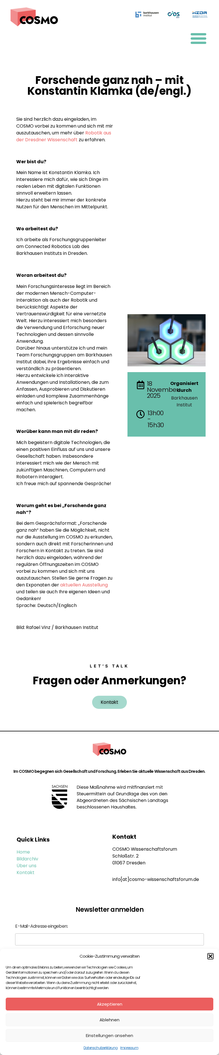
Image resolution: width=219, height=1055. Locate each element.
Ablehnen (109, 1020)
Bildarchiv (27, 859)
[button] (210, 956)
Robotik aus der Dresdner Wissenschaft (63, 136)
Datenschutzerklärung (100, 1047)
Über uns (26, 865)
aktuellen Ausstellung (84, 585)
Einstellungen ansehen (109, 1035)
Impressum (129, 1047)
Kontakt (26, 872)
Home (23, 852)
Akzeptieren (109, 1004)
